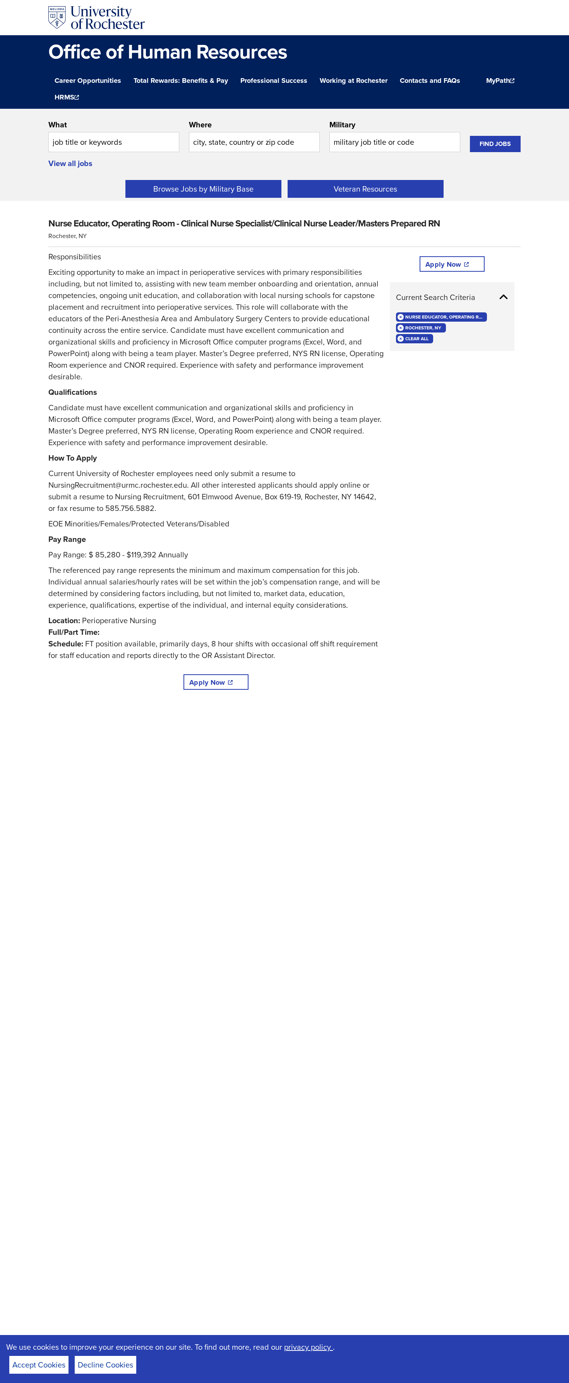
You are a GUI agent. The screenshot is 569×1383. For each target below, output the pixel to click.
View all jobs (70, 163)
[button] (452, 297)
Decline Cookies (105, 1364)
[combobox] (113, 135)
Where (200, 124)
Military (342, 124)
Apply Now (207, 682)
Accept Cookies (38, 1364)
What (57, 124)
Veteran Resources (365, 188)
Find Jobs (495, 143)
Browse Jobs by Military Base (203, 188)
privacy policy (308, 1346)
